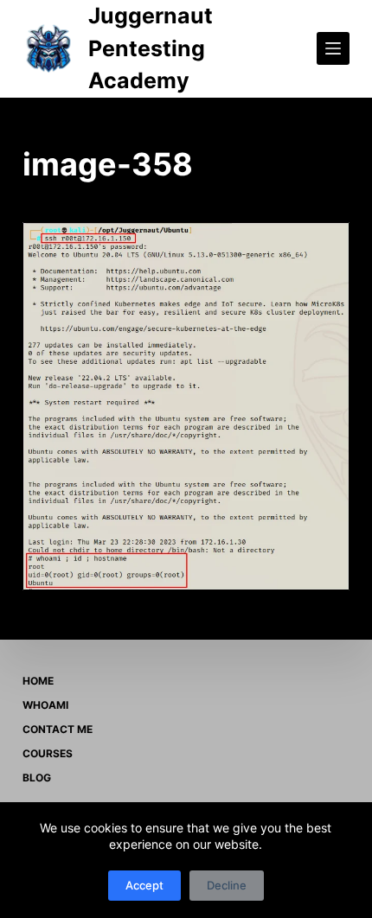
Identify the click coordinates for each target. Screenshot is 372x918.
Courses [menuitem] (47, 753)
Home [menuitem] (38, 680)
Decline (227, 885)
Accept (144, 885)
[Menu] (333, 48)
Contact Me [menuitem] (57, 729)
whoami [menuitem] (45, 704)
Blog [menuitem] (36, 777)
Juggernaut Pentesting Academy (150, 48)
